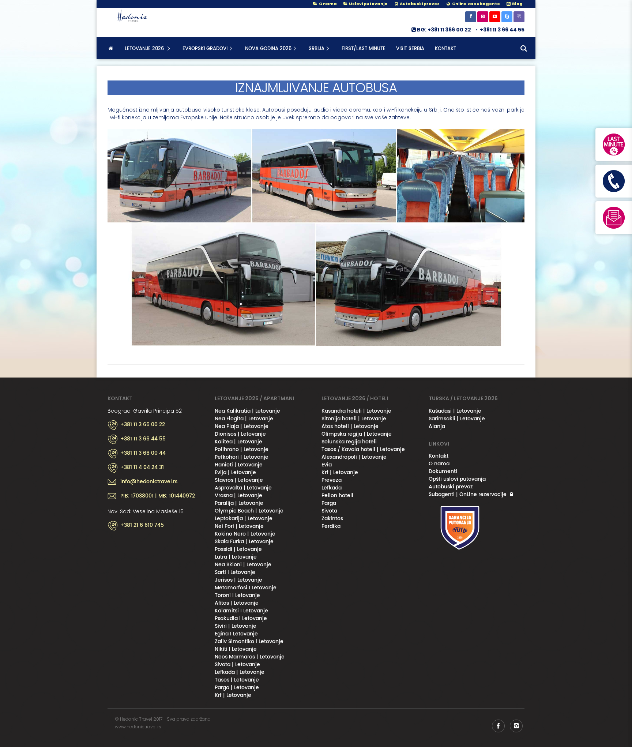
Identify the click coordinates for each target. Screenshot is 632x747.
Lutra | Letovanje (236, 557)
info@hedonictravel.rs (148, 481)
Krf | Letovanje (233, 695)
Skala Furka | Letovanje (244, 541)
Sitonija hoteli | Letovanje (353, 418)
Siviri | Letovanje (235, 626)
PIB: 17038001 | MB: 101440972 (157, 496)
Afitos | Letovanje (237, 603)
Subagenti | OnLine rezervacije (468, 494)
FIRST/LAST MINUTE (363, 49)
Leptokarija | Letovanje (243, 518)
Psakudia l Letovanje (241, 618)
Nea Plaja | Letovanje (241, 426)
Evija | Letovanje (235, 472)
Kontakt (445, 49)
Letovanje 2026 (145, 49)
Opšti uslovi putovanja (457, 479)
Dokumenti (443, 471)
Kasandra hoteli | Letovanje (356, 411)
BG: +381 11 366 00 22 (444, 29)
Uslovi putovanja (368, 4)
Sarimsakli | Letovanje (457, 418)
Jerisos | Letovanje (238, 580)
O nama (327, 4)
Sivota (329, 511)
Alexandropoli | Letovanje (354, 457)
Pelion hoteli (337, 495)
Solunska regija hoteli (349, 442)
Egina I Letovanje (236, 634)
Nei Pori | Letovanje (239, 526)
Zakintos (332, 518)
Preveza (331, 480)
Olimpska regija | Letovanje (356, 434)
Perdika (331, 526)
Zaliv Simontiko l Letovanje (249, 641)
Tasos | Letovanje (237, 680)
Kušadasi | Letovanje (455, 411)
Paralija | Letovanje (239, 503)
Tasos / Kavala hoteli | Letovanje (363, 449)
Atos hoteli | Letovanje (350, 426)
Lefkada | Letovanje (239, 672)
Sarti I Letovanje (235, 572)
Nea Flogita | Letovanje (244, 418)
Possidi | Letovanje (238, 549)
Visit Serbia (410, 49)
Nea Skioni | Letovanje (243, 564)
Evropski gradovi (205, 49)
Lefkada (331, 488)
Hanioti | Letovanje (239, 465)
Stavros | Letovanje (239, 480)
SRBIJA (316, 49)
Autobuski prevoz (451, 487)
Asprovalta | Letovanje (243, 488)
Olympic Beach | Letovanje (249, 511)
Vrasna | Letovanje (238, 495)
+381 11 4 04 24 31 (142, 467)
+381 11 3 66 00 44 (143, 453)
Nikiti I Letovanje (236, 649)
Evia (326, 465)
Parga (328, 503)
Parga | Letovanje (237, 687)
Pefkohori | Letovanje (241, 457)
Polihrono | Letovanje (241, 449)
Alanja (437, 426)
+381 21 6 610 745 (142, 525)
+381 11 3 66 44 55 (502, 29)
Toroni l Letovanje (237, 595)
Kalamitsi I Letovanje (241, 611)
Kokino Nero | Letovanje (245, 534)
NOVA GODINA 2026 (268, 49)
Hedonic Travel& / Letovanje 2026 (144, 22)
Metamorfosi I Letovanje (245, 587)
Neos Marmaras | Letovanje (250, 657)
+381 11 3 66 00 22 (142, 424)
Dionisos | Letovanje (240, 434)
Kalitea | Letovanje (238, 442)
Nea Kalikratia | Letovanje (247, 411)
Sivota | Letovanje (237, 664)
